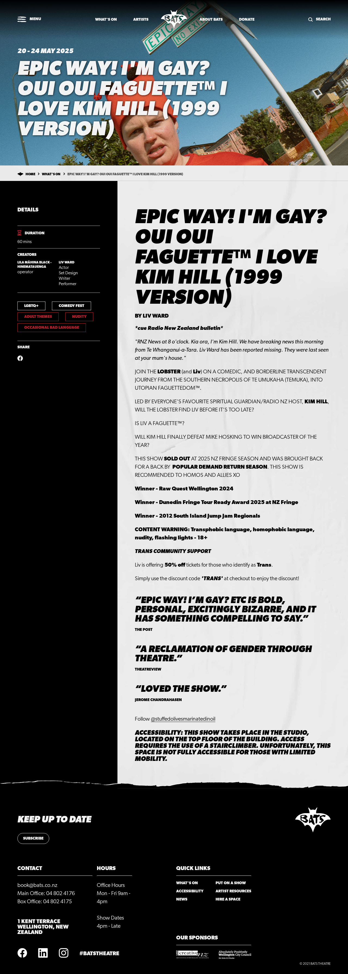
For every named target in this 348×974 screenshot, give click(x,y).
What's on (106, 19)
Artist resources (233, 891)
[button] (29, 19)
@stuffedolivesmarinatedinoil (183, 719)
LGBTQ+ (31, 306)
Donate (246, 19)
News (181, 899)
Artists (140, 19)
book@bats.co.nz (37, 885)
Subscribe (33, 838)
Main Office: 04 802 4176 (46, 893)
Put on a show (231, 883)
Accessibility (189, 891)
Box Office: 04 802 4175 (44, 901)
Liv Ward (66, 262)
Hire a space (228, 899)
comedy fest (71, 306)
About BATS (211, 19)
